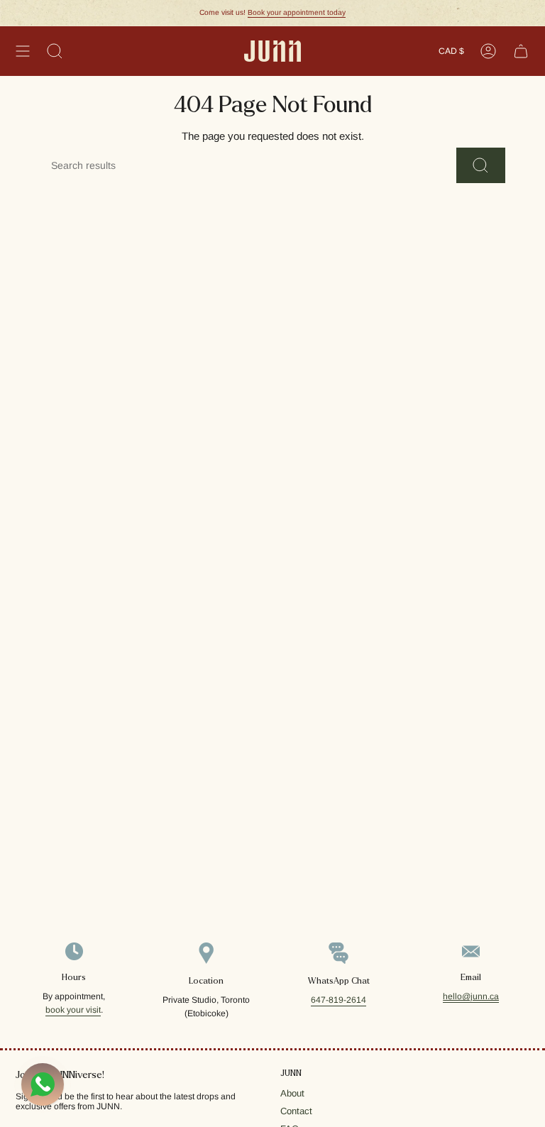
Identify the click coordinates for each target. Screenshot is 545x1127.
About (292, 1093)
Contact (296, 1111)
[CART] (521, 51)
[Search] (480, 165)
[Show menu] (23, 51)
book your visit (73, 1010)
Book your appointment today (297, 12)
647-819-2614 (338, 1000)
